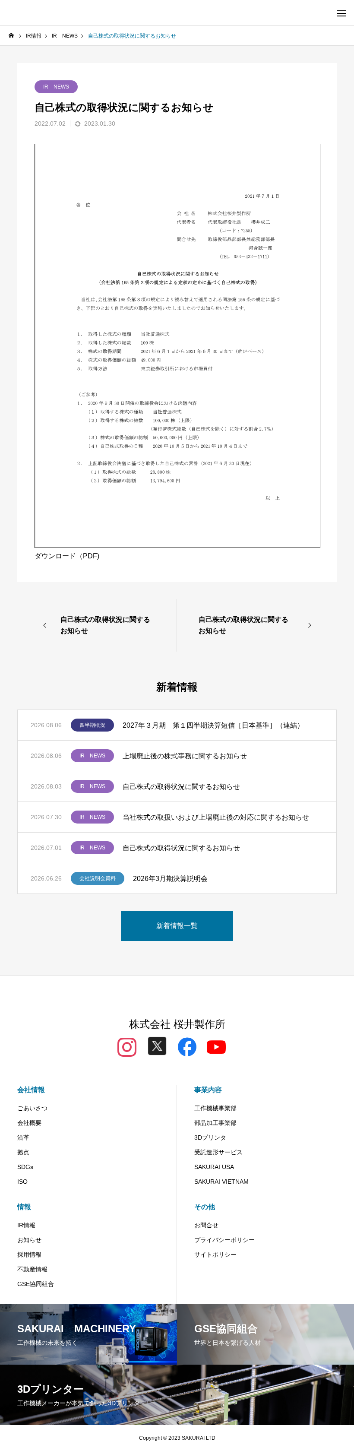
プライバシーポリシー (224, 1239)
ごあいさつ (32, 1108)
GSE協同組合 (35, 1283)
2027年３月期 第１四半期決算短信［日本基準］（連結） (213, 725)
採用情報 (29, 1254)
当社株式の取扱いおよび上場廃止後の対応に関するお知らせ (216, 817)
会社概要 (29, 1122)
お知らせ (29, 1239)
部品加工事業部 (215, 1122)
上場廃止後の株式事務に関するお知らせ (185, 756)
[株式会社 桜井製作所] (38, 13)
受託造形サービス (218, 1152)
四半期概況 (92, 725)
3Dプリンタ (210, 1137)
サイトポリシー (215, 1254)
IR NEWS (56, 87)
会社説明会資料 (97, 878)
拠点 (23, 1152)
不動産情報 (32, 1269)
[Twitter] (157, 1048)
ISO (22, 1181)
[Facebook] (187, 1045)
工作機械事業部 (215, 1108)
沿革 (23, 1137)
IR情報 (26, 1225)
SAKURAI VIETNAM (221, 1181)
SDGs (25, 1166)
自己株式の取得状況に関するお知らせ (181, 786)
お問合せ (206, 1225)
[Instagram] (126, 1045)
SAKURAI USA (214, 1166)
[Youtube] (216, 1045)
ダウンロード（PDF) (67, 556)
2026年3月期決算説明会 (170, 878)
